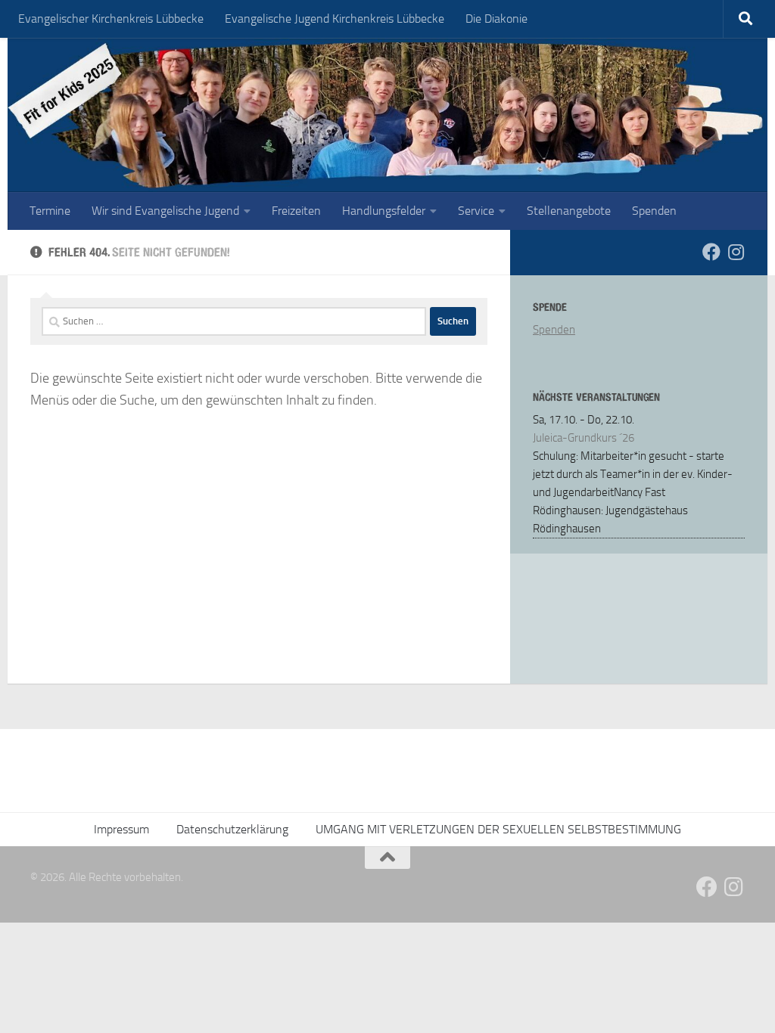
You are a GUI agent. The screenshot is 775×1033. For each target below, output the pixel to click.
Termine (50, 210)
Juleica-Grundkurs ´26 (583, 438)
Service (476, 210)
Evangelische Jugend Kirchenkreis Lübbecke (334, 18)
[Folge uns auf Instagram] (736, 252)
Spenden (654, 210)
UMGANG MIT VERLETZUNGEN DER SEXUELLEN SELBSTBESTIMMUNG (498, 829)
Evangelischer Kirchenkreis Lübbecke (111, 18)
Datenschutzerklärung (232, 829)
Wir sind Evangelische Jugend (165, 210)
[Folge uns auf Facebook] (711, 252)
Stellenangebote (569, 210)
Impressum (121, 829)
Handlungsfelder (383, 210)
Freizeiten (296, 210)
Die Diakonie (496, 18)
